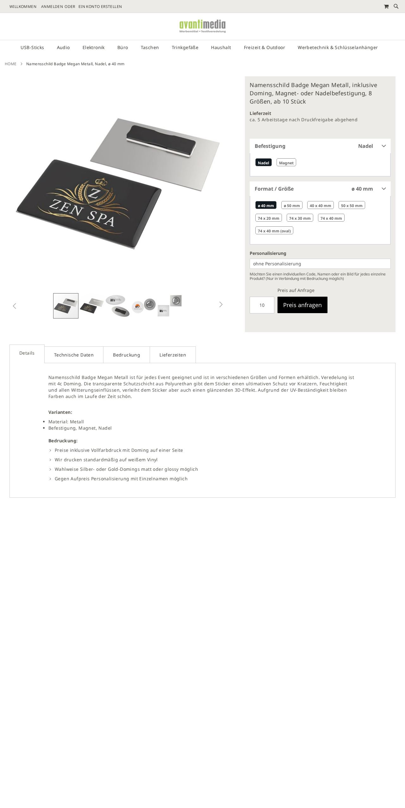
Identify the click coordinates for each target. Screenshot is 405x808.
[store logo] (202, 26)
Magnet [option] (286, 163)
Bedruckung (126, 355)
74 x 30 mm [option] (300, 218)
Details (27, 353)
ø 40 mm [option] (266, 205)
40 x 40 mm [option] (320, 205)
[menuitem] (35, 47)
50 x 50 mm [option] (352, 205)
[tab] (202, 47)
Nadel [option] (263, 163)
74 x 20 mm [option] (268, 218)
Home (11, 63)
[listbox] (320, 165)
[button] (14, 306)
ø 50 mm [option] (292, 205)
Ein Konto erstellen (100, 6)
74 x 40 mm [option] (331, 218)
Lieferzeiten (172, 355)
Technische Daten (74, 355)
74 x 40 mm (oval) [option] (274, 231)
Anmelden (52, 6)
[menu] (202, 47)
